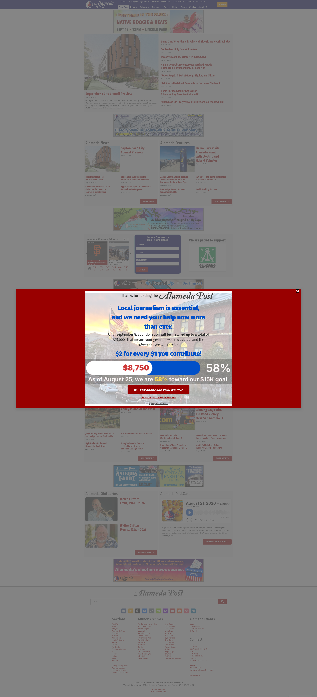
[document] (158, 348)
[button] (297, 291)
